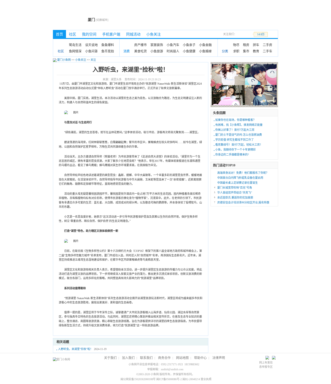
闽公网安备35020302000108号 (138, 379)
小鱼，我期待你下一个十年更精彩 (235, 149)
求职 (236, 51)
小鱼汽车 (173, 45)
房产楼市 (140, 45)
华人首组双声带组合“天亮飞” (234, 192)
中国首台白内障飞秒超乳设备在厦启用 (240, 177)
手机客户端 (111, 34)
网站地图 (182, 357)
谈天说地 (91, 45)
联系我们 (146, 357)
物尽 (236, 45)
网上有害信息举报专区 (266, 364)
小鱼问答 (91, 51)
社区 (72, 34)
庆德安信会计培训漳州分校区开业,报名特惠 (243, 202)
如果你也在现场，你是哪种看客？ (235, 120)
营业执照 (206, 379)
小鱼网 (155, 374)
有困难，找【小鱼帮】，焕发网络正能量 (239, 124)
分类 (225, 51)
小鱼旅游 (156, 51)
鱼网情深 (75, 51)
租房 (246, 45)
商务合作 (164, 357)
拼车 (256, 45)
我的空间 (89, 34)
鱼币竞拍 (107, 51)
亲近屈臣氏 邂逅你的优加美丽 (235, 197)
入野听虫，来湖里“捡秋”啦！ (75, 349)
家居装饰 (156, 45)
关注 (93, 59)
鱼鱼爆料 (107, 45)
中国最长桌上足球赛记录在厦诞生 (237, 182)
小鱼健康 (189, 51)
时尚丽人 (173, 51)
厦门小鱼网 (69, 19)
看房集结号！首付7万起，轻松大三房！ (239, 144)
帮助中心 (200, 357)
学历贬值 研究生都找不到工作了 (234, 139)
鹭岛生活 (75, 45)
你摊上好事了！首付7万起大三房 (234, 129)
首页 (59, 34)
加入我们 (128, 357)
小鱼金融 (205, 45)
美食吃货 (140, 51)
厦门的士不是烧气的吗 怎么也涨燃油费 (238, 134)
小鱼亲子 (189, 45)
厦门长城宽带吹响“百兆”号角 (234, 187)
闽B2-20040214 (191, 379)
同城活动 (133, 34)
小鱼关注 (153, 34)
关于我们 (110, 357)
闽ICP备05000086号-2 (169, 379)
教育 (256, 51)
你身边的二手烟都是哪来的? (232, 154)
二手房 (267, 45)
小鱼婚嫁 (205, 51)
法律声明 (218, 357)
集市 (246, 51)
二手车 (267, 51)
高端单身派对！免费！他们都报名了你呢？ (243, 172)
